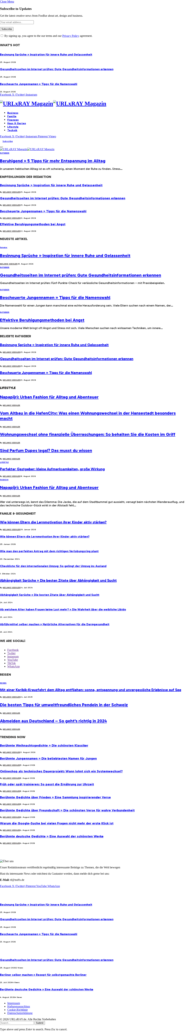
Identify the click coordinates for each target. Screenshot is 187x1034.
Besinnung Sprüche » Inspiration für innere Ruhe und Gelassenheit (46, 54)
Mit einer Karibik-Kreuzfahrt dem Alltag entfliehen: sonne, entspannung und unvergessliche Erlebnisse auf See (90, 690)
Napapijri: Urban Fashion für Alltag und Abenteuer (49, 397)
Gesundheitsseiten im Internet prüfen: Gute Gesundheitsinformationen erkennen (56, 69)
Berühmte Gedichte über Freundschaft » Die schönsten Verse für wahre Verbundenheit (67, 810)
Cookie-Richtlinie (17, 1009)
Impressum (13, 1003)
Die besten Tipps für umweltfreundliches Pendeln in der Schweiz (64, 704)
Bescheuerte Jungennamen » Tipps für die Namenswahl (38, 84)
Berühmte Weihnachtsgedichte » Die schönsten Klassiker (44, 745)
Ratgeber (4, 153)
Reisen (3, 683)
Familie (11, 116)
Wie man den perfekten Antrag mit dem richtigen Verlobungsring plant (49, 551)
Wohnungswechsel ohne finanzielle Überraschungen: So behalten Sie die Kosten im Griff (87, 434)
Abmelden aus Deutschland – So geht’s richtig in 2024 (53, 720)
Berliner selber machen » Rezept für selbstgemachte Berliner (43, 974)
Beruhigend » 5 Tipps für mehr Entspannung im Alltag (52, 160)
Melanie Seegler (11, 192)
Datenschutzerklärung (20, 1013)
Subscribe (8, 141)
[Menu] (1, 146)
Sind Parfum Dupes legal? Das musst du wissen (46, 450)
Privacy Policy (70, 35)
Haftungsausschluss (18, 1006)
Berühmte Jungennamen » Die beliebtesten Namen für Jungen (48, 758)
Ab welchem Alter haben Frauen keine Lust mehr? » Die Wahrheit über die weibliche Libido (63, 609)
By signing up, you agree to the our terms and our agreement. (48, 35)
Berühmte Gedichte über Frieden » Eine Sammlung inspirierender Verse (55, 797)
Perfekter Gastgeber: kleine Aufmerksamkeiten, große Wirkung (52, 469)
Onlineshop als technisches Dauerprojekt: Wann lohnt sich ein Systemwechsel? (61, 771)
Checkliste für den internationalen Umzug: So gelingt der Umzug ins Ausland (53, 566)
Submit (39, 1023)
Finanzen (13, 119)
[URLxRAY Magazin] (93, 103)
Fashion (4, 480)
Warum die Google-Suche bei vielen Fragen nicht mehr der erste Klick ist (56, 823)
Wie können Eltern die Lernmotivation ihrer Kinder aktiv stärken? (53, 522)
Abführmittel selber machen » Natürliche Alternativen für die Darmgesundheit (54, 624)
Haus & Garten (16, 123)
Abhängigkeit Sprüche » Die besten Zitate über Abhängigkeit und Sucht (58, 580)
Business (12, 113)
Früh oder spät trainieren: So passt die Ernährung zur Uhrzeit (47, 784)
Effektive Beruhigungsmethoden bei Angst (32, 224)
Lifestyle (12, 126)
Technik (12, 130)
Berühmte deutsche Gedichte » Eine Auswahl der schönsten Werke (52, 836)
